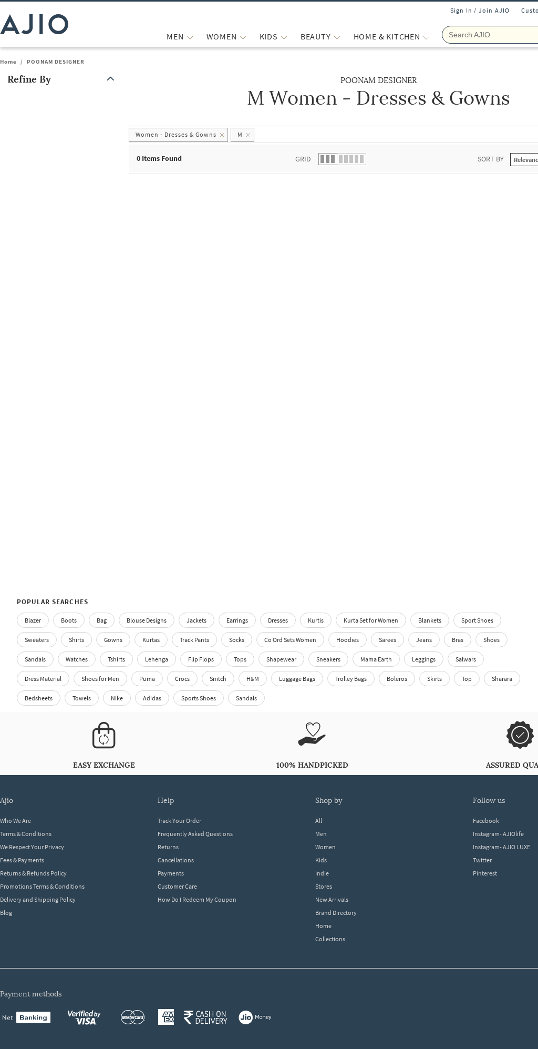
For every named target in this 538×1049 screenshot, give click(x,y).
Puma (147, 679)
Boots (69, 620)
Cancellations (176, 860)
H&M (252, 679)
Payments (171, 873)
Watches (77, 659)
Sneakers (328, 659)
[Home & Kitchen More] (426, 36)
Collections (330, 939)
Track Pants (194, 640)
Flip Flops (201, 659)
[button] (63, 79)
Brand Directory (336, 912)
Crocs (182, 679)
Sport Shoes (477, 620)
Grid (303, 159)
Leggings (424, 659)
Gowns (113, 640)
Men (321, 834)
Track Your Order (179, 820)
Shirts (76, 640)
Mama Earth (376, 659)
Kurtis (316, 620)
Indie (322, 873)
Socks (236, 640)
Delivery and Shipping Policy (38, 899)
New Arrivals (331, 899)
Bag (102, 620)
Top (467, 679)
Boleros (397, 679)
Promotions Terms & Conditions (42, 886)
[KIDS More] (284, 36)
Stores (323, 886)
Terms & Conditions (25, 834)
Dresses (278, 620)
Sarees (387, 640)
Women (325, 847)
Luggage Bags (297, 679)
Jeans (424, 640)
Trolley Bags (351, 679)
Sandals (35, 659)
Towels (82, 698)
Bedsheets (39, 698)
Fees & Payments (22, 860)
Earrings (237, 620)
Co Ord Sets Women (290, 640)
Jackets (196, 620)
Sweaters (37, 640)
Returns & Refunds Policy (33, 873)
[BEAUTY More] (337, 36)
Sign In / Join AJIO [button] (480, 10)
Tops (240, 659)
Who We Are (15, 820)
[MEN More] (190, 36)
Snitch (218, 679)
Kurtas (151, 640)
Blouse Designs (147, 620)
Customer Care (177, 886)
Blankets (429, 620)
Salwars (466, 659)
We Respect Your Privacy (32, 847)
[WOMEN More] (243, 36)
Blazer (33, 620)
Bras (457, 640)
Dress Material (43, 679)
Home (8, 61)
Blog (6, 912)
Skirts (434, 679)
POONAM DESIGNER (56, 61)
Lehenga (156, 659)
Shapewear (281, 659)
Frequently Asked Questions (195, 834)
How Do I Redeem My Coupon (197, 899)
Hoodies (347, 640)
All (318, 820)
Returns (168, 847)
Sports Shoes (198, 698)
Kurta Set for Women (371, 620)
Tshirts (116, 659)
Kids (321, 860)
